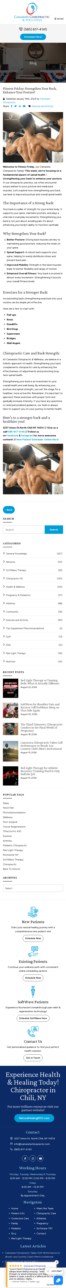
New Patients (33, 921)
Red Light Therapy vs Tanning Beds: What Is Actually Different (40, 682)
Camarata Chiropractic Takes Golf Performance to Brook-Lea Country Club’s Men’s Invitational (41, 745)
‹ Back (8, 509)
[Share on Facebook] (11, 106)
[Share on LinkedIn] (20, 106)
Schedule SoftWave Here (33, 1018)
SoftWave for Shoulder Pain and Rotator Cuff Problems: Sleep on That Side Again (40, 707)
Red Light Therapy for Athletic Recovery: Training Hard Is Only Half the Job (40, 771)
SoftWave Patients (33, 1002)
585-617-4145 (16, 431)
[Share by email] (24, 106)
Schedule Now (33, 938)
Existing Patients (33, 961)
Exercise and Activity (42, 106)
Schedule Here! (33, 36)
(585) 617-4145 (35, 29)
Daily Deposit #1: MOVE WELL (22, 1261)
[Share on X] (15, 106)
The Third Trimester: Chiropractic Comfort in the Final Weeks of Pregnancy (41, 727)
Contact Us (33, 1041)
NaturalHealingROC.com (34, 1118)
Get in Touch (33, 1057)
